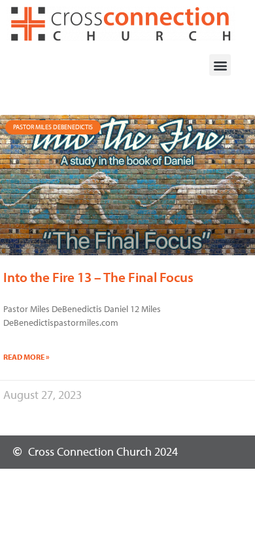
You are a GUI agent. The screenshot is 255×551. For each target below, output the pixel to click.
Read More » (26, 357)
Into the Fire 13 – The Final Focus (98, 276)
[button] (220, 65)
